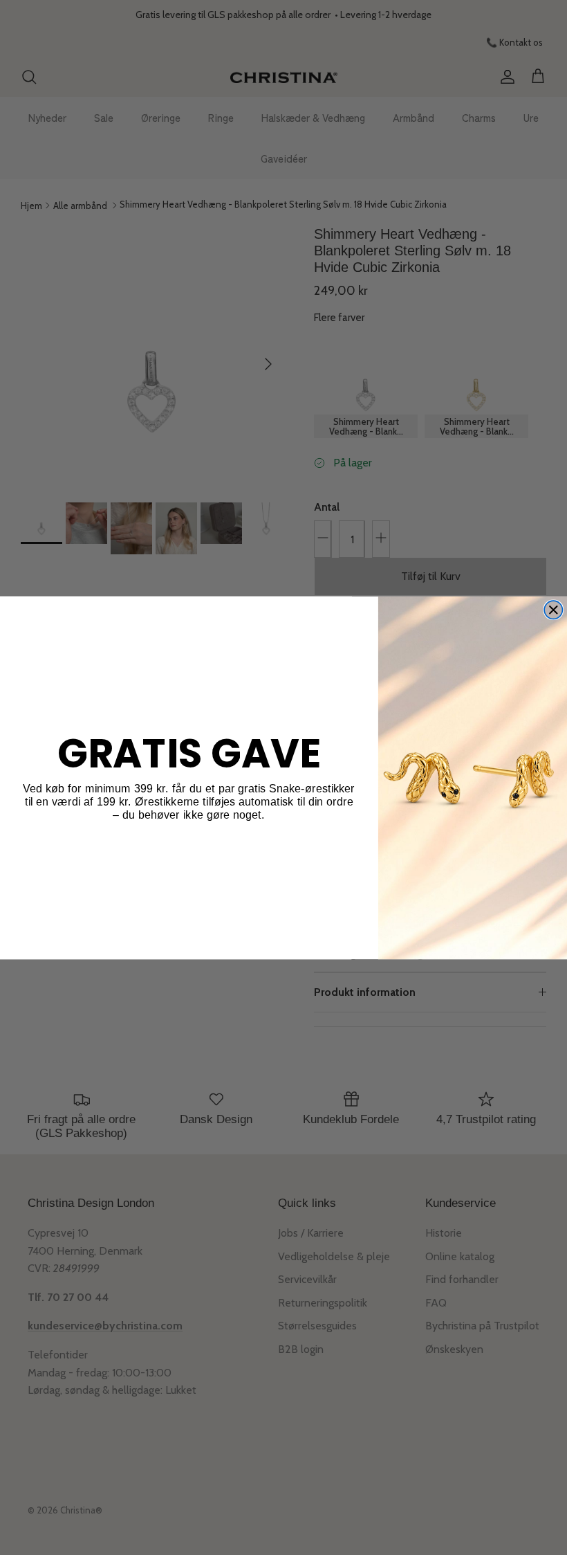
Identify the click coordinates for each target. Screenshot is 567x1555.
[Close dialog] (553, 610)
